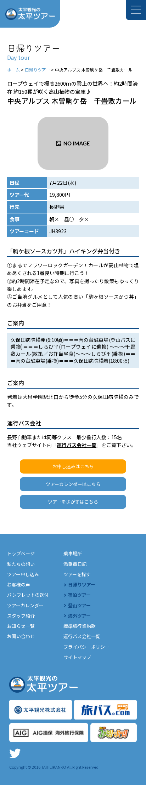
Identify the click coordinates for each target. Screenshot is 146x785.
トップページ (21, 553)
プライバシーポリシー (86, 646)
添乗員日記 (74, 564)
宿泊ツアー (79, 594)
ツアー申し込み (23, 574)
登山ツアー (79, 605)
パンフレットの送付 (28, 594)
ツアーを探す (77, 574)
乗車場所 (72, 553)
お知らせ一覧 (21, 626)
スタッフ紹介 (21, 615)
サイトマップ (77, 657)
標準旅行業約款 (79, 626)
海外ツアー (79, 615)
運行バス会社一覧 (76, 444)
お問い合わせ (21, 636)
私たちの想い (21, 564)
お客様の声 (18, 584)
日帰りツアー (81, 584)
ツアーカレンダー (25, 605)
